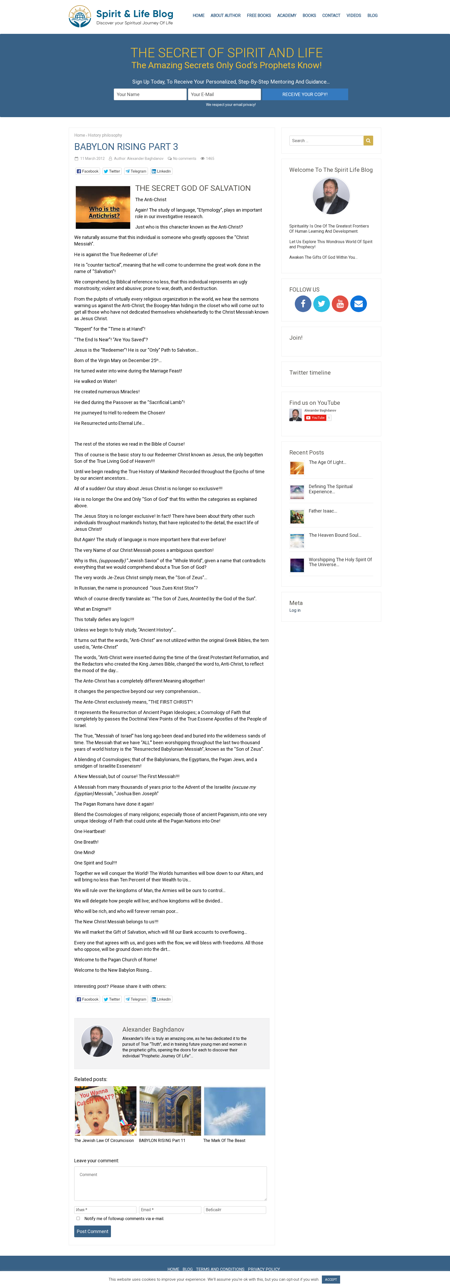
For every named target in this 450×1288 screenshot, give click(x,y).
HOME (198, 15)
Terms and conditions (220, 1269)
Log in (295, 610)
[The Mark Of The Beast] (234, 1111)
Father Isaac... (323, 511)
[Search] (368, 141)
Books (309, 15)
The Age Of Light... (327, 462)
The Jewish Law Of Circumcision (104, 1141)
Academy (286, 15)
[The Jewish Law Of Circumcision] (105, 1111)
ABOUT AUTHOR (226, 15)
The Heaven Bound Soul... (335, 535)
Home (173, 1269)
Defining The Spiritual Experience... (331, 489)
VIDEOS (354, 15)
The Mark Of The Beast (224, 1141)
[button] (88, 171)
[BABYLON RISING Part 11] (170, 1111)
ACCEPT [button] (331, 1279)
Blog (372, 15)
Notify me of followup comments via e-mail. (123, 1218)
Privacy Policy (264, 1269)
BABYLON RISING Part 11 (162, 1141)
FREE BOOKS (259, 15)
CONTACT (331, 15)
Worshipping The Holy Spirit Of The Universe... (340, 562)
